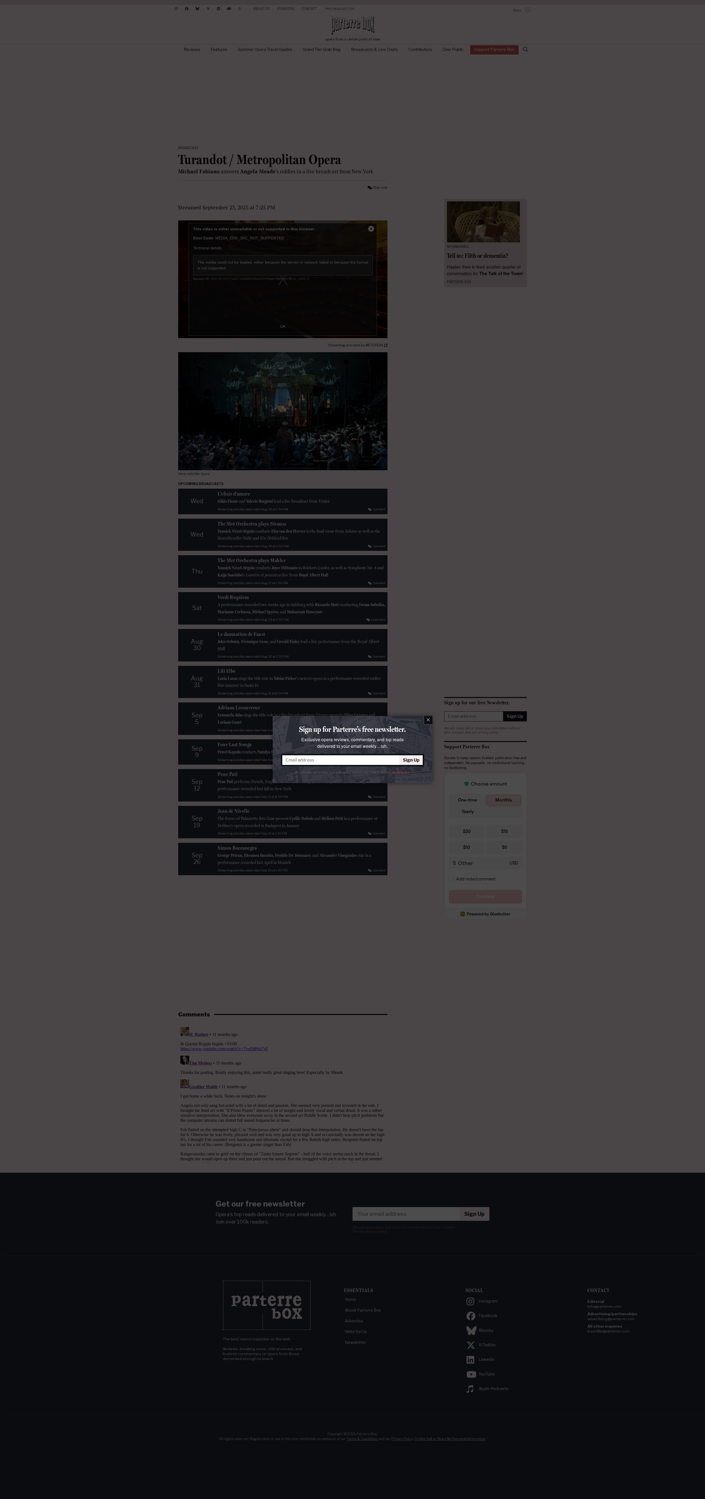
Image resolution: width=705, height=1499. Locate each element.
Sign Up (411, 760)
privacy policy (400, 773)
